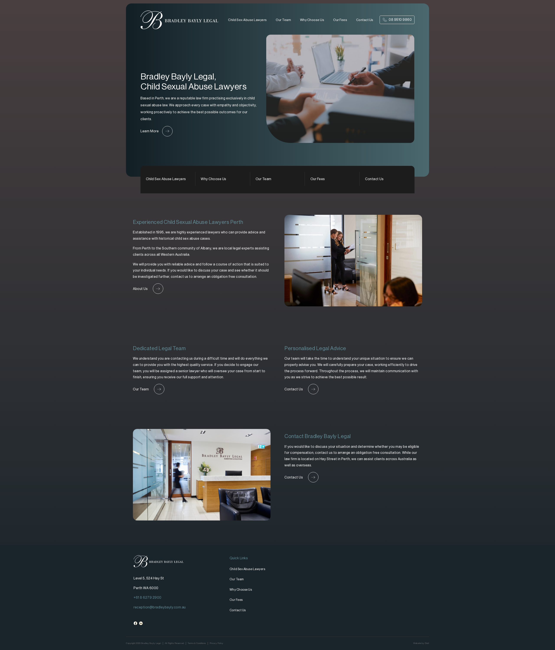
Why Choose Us (312, 20)
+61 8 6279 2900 (148, 597)
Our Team (283, 20)
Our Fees (340, 20)
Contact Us (364, 20)
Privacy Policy (216, 643)
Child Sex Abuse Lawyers (247, 20)
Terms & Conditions (197, 643)
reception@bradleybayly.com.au (160, 607)
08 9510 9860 (400, 20)
